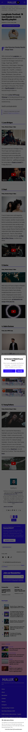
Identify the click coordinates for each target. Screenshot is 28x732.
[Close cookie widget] (25, 719)
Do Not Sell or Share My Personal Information (13, 729)
